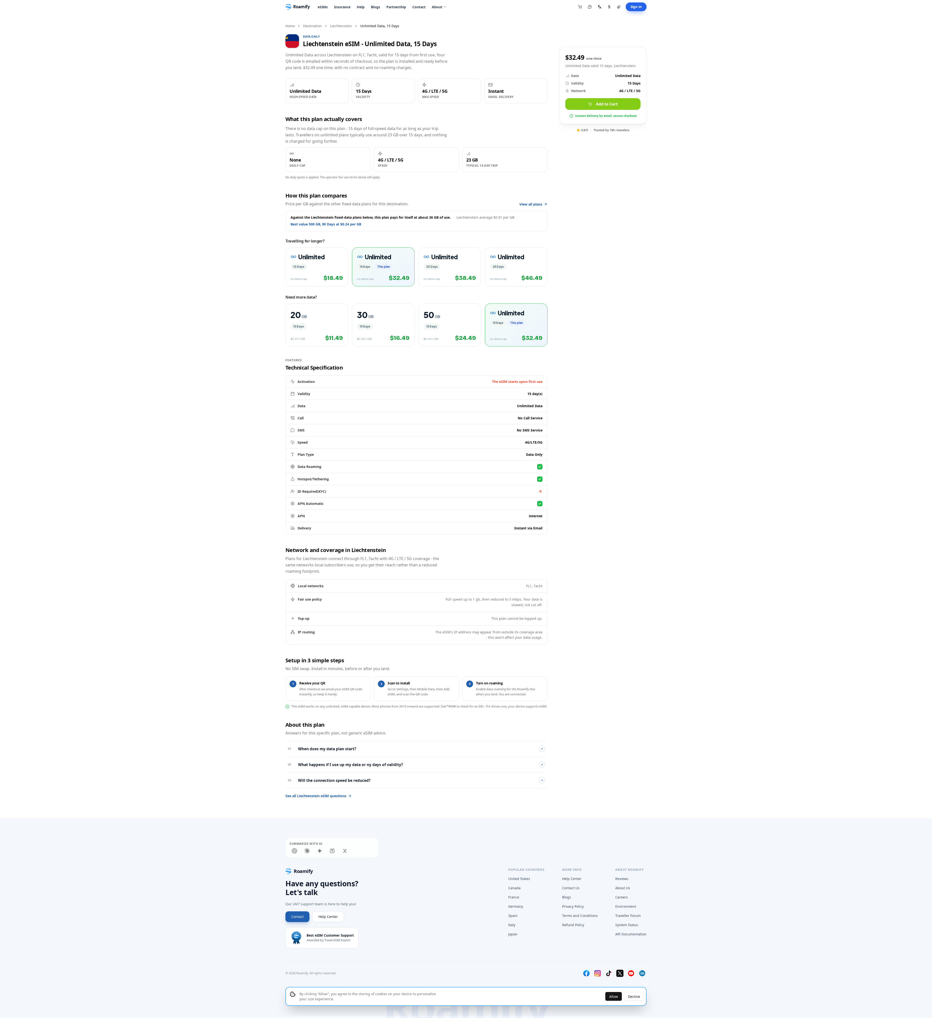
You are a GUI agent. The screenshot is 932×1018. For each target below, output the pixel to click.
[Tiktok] (608, 973)
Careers (621, 897)
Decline (634, 996)
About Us (622, 888)
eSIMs (323, 7)
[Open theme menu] (619, 6)
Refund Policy (573, 925)
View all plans (530, 204)
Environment (625, 906)
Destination (312, 26)
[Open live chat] (589, 6)
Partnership (396, 7)
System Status (626, 925)
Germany (515, 906)
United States (519, 878)
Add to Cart (607, 104)
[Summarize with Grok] (345, 851)
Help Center (328, 916)
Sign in (636, 7)
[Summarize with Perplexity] (332, 851)
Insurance (342, 7)
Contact (418, 7)
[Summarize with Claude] (307, 851)
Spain (512, 915)
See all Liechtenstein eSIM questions (315, 796)
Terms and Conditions (580, 915)
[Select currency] (609, 6)
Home (290, 26)
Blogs (375, 7)
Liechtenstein (341, 26)
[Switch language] (599, 6)
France (513, 897)
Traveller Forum (628, 915)
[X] (620, 973)
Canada (514, 888)
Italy (511, 925)
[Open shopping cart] (580, 6)
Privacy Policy (573, 906)
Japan (512, 934)
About (437, 7)
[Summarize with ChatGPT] (294, 851)
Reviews (621, 878)
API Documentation (631, 934)
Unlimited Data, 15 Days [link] (379, 26)
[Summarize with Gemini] (320, 851)
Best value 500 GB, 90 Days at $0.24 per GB (326, 224)
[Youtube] (631, 973)
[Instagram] (597, 973)
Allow (613, 996)
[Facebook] (586, 973)
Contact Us (571, 888)
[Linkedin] (642, 973)
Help (361, 7)
